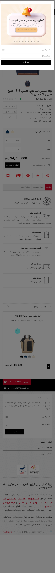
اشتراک (26, 62)
